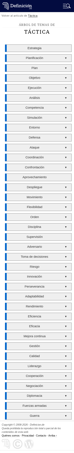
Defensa (34, 137)
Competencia (34, 107)
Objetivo (34, 78)
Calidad (34, 356)
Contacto (41, 435)
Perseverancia (34, 286)
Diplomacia (34, 395)
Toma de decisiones (34, 256)
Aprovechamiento (35, 177)
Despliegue (34, 187)
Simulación (34, 117)
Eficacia (34, 326)
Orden (34, 217)
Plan (34, 68)
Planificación (34, 58)
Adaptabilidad (34, 296)
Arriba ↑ (52, 435)
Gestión (34, 346)
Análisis (34, 98)
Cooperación (34, 376)
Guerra (34, 415)
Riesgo (34, 266)
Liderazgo (34, 366)
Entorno (34, 127)
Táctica (33, 15)
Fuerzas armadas (35, 405)
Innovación (34, 276)
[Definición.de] (17, 6)
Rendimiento (34, 306)
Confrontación (34, 167)
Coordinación (34, 157)
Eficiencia (34, 316)
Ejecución (34, 88)
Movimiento (35, 197)
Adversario (34, 246)
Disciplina (34, 227)
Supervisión (35, 237)
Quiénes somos (11, 435)
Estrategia (34, 48)
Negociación (34, 386)
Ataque (34, 147)
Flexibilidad (34, 207)
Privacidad (28, 435)
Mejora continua (35, 336)
